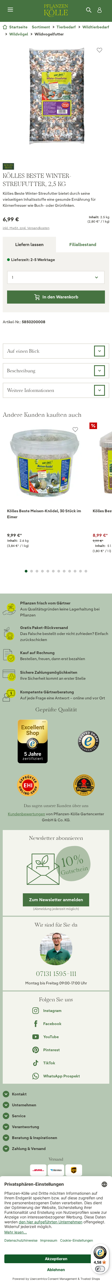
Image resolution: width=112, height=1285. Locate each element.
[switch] (100, 1269)
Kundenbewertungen (26, 813)
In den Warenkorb (60, 297)
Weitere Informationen (30, 390)
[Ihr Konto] (98, 10)
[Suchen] (89, 10)
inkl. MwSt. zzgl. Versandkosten (26, 228)
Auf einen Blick (23, 351)
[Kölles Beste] (56, 166)
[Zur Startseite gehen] (56, 9)
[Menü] (10, 9)
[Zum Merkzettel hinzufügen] (99, 50)
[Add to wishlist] (75, 429)
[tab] (82, 244)
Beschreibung (21, 370)
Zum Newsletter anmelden (56, 900)
